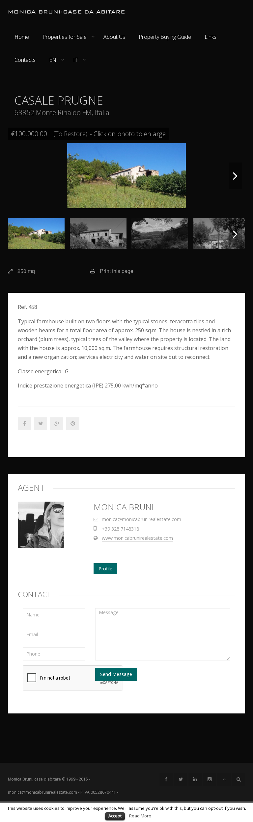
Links (210, 36)
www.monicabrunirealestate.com (137, 538)
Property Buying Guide (165, 36)
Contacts (25, 59)
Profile (105, 568)
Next (235, 175)
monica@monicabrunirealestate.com (141, 519)
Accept (115, 816)
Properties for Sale (64, 36)
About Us (114, 36)
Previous (17, 175)
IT (75, 59)
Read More (140, 816)
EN (52, 59)
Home (21, 36)
